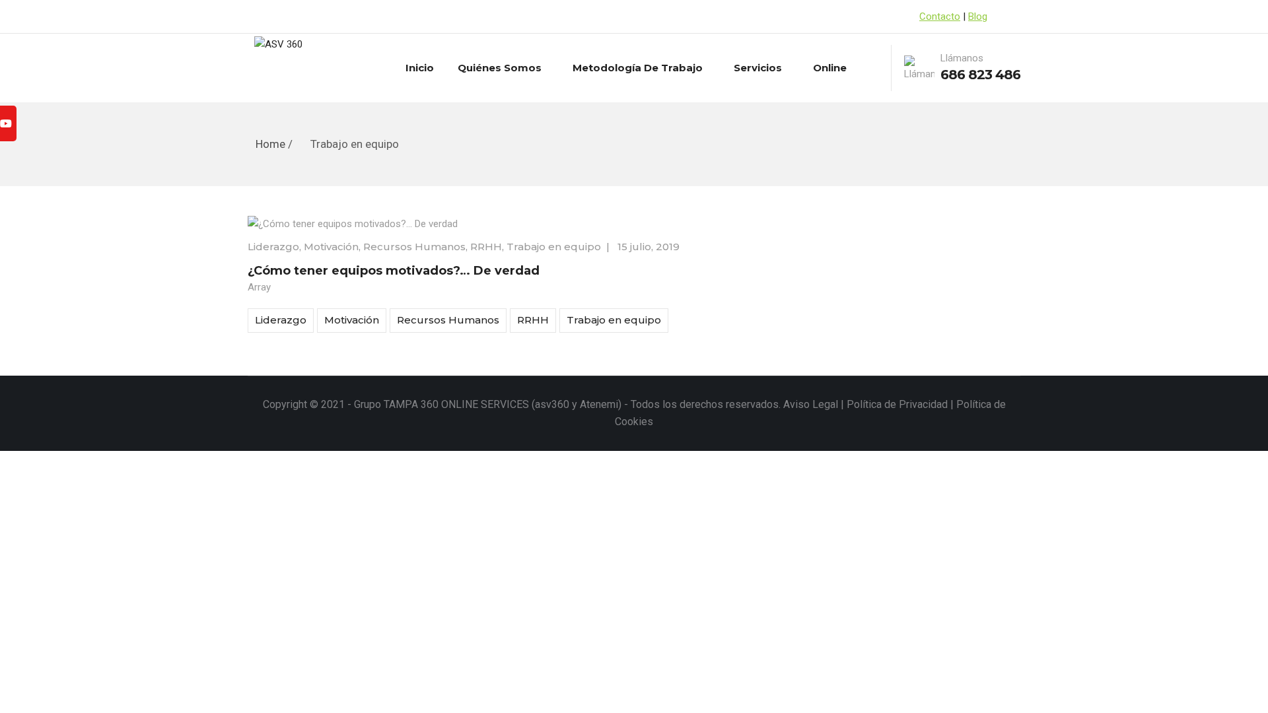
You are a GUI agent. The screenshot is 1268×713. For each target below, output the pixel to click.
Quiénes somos (500, 67)
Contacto (939, 16)
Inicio (419, 67)
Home (270, 144)
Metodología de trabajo (638, 67)
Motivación (331, 246)
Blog (977, 16)
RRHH (486, 246)
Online (830, 67)
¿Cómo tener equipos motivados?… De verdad (394, 270)
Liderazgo (273, 246)
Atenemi (599, 404)
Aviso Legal (810, 404)
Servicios (758, 67)
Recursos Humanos (414, 246)
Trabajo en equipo (554, 246)
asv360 (552, 404)
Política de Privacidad (897, 404)
